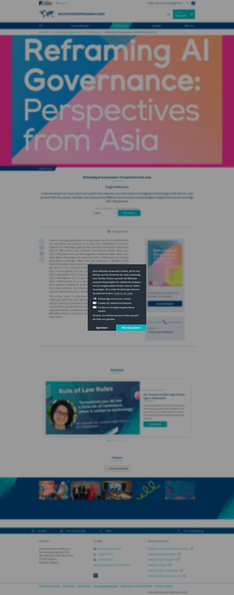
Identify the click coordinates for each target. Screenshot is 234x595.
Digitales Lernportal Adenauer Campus (168, 548)
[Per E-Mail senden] (42, 253)
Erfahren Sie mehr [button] (123, 293)
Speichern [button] (102, 327)
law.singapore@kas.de (109, 548)
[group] (54, 498)
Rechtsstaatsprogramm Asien (68, 32)
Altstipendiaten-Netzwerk (162, 559)
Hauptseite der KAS (49, 586)
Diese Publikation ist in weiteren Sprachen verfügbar (117, 208)
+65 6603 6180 (105, 559)
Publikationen (94, 32)
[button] (106, 441)
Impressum (69, 586)
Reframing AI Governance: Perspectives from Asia (131, 32)
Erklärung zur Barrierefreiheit (136, 586)
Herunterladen (164, 303)
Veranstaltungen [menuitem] (80, 25)
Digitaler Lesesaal (157, 565)
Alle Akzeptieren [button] (131, 327)
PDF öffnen (129, 213)
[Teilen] (42, 259)
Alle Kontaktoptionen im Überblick (112, 565)
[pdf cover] (165, 263)
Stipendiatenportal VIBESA (162, 554)
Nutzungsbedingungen (106, 586)
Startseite (44, 32)
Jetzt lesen (155, 424)
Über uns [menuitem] (189, 25)
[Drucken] (42, 247)
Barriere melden (164, 586)
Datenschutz (84, 586)
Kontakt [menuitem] (156, 25)
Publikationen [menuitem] (120, 25)
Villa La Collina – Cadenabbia (163, 570)
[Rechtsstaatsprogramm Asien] (47, 13)
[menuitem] (43, 25)
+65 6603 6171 (105, 554)
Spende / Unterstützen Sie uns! (164, 576)
